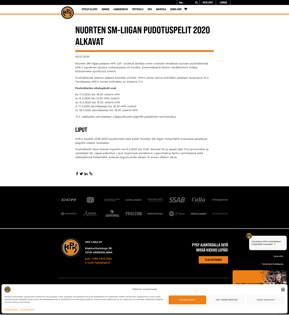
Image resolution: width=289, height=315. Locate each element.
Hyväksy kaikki (187, 299)
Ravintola (161, 9)
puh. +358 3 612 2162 (98, 258)
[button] (282, 289)
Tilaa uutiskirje (213, 259)
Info (150, 9)
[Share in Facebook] (77, 174)
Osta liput (208, 2)
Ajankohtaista (121, 9)
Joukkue (105, 9)
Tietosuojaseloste (27, 309)
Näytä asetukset (266, 299)
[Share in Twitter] (81, 174)
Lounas (223, 2)
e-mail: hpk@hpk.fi (97, 262)
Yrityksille (137, 9)
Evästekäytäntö (11, 309)
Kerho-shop (176, 9)
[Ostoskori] (186, 10)
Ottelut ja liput (89, 9)
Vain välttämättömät (227, 299)
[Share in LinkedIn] (86, 174)
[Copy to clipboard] (90, 174)
